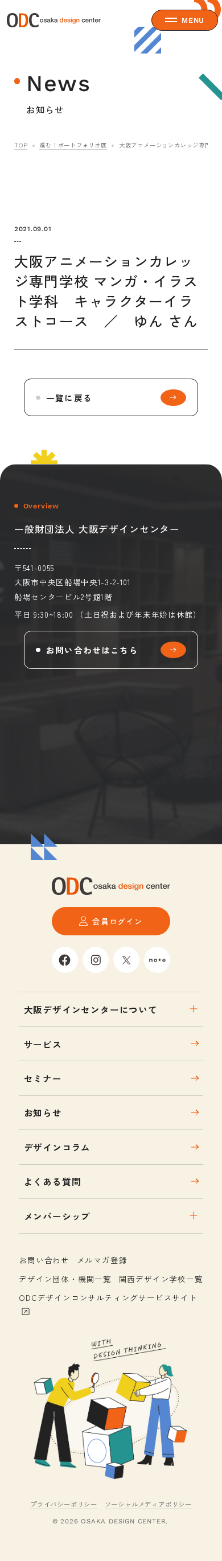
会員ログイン (117, 921)
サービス (43, 1044)
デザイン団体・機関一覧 (65, 1278)
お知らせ (43, 1112)
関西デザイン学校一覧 (161, 1278)
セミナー (43, 1078)
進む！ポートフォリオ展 (73, 145)
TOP (20, 145)
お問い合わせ (44, 1260)
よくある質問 (52, 1181)
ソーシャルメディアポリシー (148, 1504)
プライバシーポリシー (63, 1504)
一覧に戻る (69, 398)
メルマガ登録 (102, 1260)
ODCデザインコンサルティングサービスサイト (108, 1297)
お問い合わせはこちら (92, 650)
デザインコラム (57, 1147)
